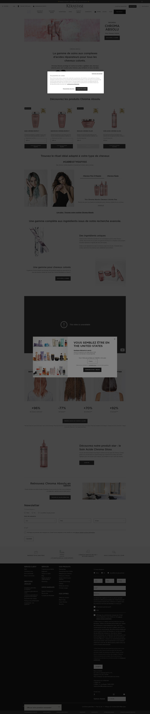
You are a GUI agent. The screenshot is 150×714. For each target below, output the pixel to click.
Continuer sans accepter (97, 73)
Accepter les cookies (82, 88)
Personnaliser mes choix (69, 88)
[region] (75, 82)
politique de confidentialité (73, 84)
